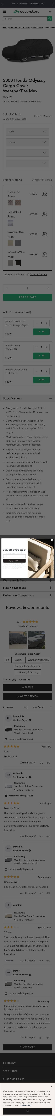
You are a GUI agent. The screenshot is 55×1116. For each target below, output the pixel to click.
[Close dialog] (52, 540)
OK (27, 1111)
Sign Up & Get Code (14, 560)
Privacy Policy (16, 565)
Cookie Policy (25, 1105)
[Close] (51, 1086)
